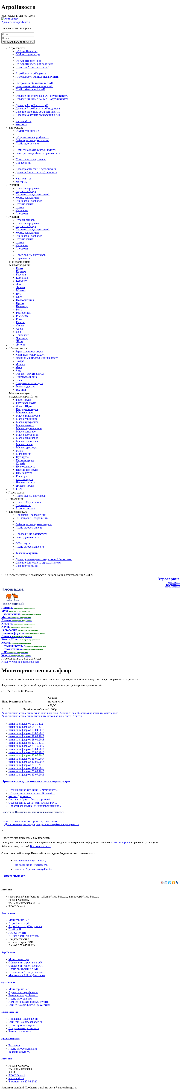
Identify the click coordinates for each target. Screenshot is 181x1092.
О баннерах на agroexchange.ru (34, 524)
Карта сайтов (23, 121)
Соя (18, 331)
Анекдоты (22, 213)
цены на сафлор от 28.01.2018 (26, 739)
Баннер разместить (19, 1031)
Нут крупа (22, 456)
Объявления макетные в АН (42, 98)
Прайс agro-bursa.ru (27, 143)
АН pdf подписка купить (23, 935)
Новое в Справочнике (29, 502)
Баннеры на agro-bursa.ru (38, 153)
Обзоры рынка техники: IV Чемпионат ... (33, 789)
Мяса (19, 367)
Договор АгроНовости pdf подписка (38, 108)
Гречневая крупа (26, 402)
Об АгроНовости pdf (28, 60)
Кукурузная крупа (27, 409)
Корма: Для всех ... (19, 796)
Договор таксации (27, 565)
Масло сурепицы (26, 447)
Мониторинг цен (18, 919)
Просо (20, 303)
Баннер (27, 537)
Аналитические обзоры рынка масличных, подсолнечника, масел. (36, 716)
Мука (19, 450)
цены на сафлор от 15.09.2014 (26, 758)
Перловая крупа (25, 466)
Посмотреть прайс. (13, 875)
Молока (20, 364)
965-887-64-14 (16, 1075)
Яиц (18, 370)
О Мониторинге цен (28, 54)
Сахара (20, 360)
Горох (19, 268)
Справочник (23, 162)
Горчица (21, 271)
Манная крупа (24, 412)
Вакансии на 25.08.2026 (22, 1081)
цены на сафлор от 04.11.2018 (26, 726)
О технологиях (25, 203)
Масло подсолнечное (29, 428)
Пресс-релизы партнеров (31, 159)
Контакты (21, 124)
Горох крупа (23, 399)
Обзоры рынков (25, 219)
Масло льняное (25, 425)
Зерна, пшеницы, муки (29, 351)
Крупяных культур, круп (30, 354)
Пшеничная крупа (27, 469)
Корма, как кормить (27, 197)
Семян (19, 380)
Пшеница (22, 306)
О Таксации (23, 543)
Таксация (14, 1045)
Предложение (31, 533)
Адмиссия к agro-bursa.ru (16, 22)
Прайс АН (14, 929)
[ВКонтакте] (166, 883)
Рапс (19, 309)
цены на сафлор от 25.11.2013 (26, 764)
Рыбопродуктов (25, 386)
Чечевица (22, 338)
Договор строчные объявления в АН (38, 111)
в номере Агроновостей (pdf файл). (34, 869)
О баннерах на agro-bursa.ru (32, 140)
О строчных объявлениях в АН (34, 83)
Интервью (22, 210)
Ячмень (20, 344)
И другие (77, 716)
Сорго (20, 328)
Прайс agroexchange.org (30, 546)
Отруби (20, 463)
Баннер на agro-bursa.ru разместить (29, 1004)
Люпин (20, 287)
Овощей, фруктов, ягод (30, 373)
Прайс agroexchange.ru (29, 527)
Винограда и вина (26, 376)
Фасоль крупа (24, 479)
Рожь (19, 319)
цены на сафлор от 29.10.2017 (26, 745)
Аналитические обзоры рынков (20, 661)
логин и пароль (120, 842)
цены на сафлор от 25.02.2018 (26, 733)
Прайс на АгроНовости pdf (32, 67)
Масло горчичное (26, 418)
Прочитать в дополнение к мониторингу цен (35, 781)
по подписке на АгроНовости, (31, 864)
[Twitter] (170, 883)
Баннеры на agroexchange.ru (25, 1021)
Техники (21, 389)
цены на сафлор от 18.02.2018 (26, 736)
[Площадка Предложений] (12, 604)
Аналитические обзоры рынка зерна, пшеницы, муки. (30, 712)
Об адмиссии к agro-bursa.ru (32, 137)
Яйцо (19, 341)
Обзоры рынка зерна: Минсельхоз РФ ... (32, 802)
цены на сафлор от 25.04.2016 (26, 749)
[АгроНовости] (9, 18)
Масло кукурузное (27, 421)
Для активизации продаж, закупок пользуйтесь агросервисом (41, 824)
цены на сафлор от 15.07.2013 (26, 774)
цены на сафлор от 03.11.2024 (26, 723)
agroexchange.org (10, 1038)
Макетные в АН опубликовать (26, 975)
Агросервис (168, 579)
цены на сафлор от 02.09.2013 (26, 771)
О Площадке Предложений (32, 517)
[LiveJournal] (177, 883)
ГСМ (19, 488)
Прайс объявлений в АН (30, 89)
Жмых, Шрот (24, 406)
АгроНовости (8, 913)
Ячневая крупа (25, 485)
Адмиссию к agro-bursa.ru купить (28, 1001)
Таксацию (26, 552)
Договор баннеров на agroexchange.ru (38, 562)
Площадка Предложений (31, 514)
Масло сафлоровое (27, 441)
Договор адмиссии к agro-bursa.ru (36, 168)
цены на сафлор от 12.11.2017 (26, 742)
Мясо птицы (23, 453)
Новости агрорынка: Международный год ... (35, 805)
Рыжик (20, 322)
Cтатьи (20, 207)
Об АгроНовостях (26, 51)
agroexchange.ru (9, 1011)
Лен (18, 284)
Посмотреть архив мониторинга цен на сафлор (29, 821)
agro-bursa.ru (8, 982)
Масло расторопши (27, 434)
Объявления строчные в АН (42, 95)
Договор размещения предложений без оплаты (44, 559)
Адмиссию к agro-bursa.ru (36, 149)
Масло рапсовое (26, 431)
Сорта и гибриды (26, 191)
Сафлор (20, 325)
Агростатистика (25, 508)
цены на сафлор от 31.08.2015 (26, 752)
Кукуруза (21, 280)
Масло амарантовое (28, 415)
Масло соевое (24, 444)
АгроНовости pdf (31, 73)
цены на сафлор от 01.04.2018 (26, 729)
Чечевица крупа (25, 482)
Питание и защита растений (32, 194)
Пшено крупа (24, 472)
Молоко (20, 290)
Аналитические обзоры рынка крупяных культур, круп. (89, 712)
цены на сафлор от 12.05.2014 (26, 761)
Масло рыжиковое (27, 437)
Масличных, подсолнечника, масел (37, 357)
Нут (18, 293)
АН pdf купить (17, 932)
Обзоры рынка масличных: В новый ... (31, 793)
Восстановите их (40, 846)
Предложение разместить (23, 1028)
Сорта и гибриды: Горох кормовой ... (30, 799)
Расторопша (23, 312)
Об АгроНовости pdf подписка (34, 63)
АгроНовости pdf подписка (37, 76)
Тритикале (22, 334)
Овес (19, 296)
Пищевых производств (29, 383)
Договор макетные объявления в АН (38, 114)
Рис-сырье (22, 315)
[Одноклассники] (173, 883)
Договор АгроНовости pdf (32, 105)
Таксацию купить (19, 1051)
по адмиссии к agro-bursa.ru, (30, 860)
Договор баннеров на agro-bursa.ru (36, 172)
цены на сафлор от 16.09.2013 (26, 768)
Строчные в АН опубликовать (26, 972)
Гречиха (21, 274)
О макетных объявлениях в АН (34, 86)
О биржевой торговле (29, 200)
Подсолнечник (25, 299)
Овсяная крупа (25, 460)
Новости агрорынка (28, 188)
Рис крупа (22, 476)
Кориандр (22, 277)
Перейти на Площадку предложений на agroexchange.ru (32, 812)
